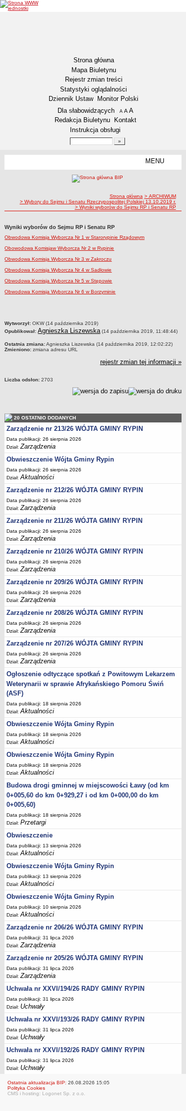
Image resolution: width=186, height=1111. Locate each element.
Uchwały (32, 1006)
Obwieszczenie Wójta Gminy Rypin (60, 459)
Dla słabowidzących (86, 110)
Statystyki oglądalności (93, 89)
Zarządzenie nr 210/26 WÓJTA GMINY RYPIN (74, 551)
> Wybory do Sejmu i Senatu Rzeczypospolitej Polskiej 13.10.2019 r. (98, 201)
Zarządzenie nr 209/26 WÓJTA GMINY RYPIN (74, 582)
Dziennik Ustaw (71, 98)
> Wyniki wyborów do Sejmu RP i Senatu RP (125, 207)
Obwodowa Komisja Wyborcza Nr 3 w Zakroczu (58, 259)
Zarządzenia (38, 446)
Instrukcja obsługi (95, 130)
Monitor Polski (117, 98)
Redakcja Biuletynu (82, 120)
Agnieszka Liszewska (69, 330)
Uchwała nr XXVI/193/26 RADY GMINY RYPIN (75, 1019)
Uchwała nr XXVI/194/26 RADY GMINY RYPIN (75, 988)
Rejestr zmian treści (94, 79)
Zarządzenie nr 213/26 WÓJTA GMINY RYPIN (74, 428)
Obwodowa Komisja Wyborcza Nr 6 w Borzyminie (60, 291)
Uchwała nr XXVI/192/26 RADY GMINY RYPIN (75, 1050)
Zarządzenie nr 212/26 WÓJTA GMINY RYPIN (74, 490)
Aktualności (37, 477)
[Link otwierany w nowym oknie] (19, 5)
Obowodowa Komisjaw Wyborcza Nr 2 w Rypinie (59, 248)
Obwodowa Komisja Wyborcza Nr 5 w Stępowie (58, 280)
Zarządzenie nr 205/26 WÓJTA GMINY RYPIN (74, 958)
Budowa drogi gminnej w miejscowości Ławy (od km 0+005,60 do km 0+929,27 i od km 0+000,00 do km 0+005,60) (87, 795)
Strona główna (93, 60)
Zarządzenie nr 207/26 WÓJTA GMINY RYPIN (74, 643)
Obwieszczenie (29, 835)
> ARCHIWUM (160, 196)
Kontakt (125, 120)
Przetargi (33, 822)
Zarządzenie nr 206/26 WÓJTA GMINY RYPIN (74, 927)
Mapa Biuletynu (93, 70)
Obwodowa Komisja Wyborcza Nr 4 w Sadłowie (58, 270)
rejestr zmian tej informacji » (141, 362)
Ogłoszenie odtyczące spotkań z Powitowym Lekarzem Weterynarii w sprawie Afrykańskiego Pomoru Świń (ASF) (90, 683)
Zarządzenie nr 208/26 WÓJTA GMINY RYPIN (74, 612)
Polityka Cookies (26, 1088)
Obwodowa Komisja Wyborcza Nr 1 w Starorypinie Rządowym (74, 237)
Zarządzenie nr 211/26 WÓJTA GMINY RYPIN (74, 520)
